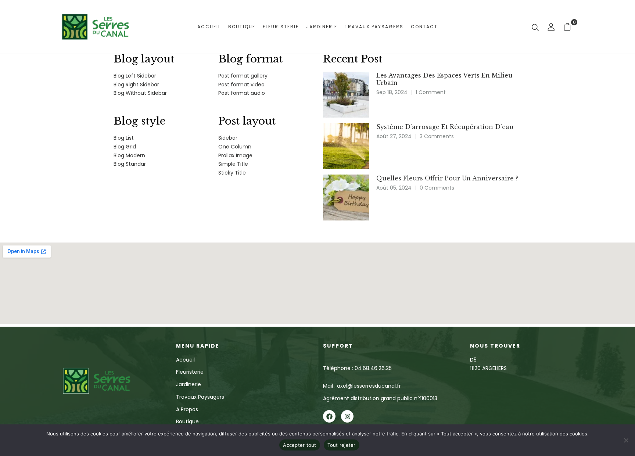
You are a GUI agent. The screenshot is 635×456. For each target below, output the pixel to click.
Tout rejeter (341, 445)
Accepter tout (299, 445)
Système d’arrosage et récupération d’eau (445, 126)
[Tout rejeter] (625, 440)
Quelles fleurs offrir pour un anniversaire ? (447, 178)
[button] (570, 27)
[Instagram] (347, 416)
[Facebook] (329, 416)
